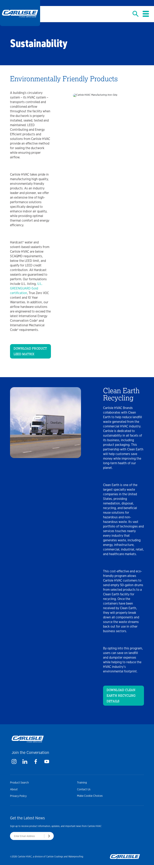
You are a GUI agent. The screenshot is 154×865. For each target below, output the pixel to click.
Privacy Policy (18, 796)
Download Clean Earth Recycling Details (121, 695)
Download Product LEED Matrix (30, 351)
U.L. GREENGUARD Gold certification (26, 288)
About (14, 789)
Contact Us (83, 789)
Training (82, 782)
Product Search (19, 782)
